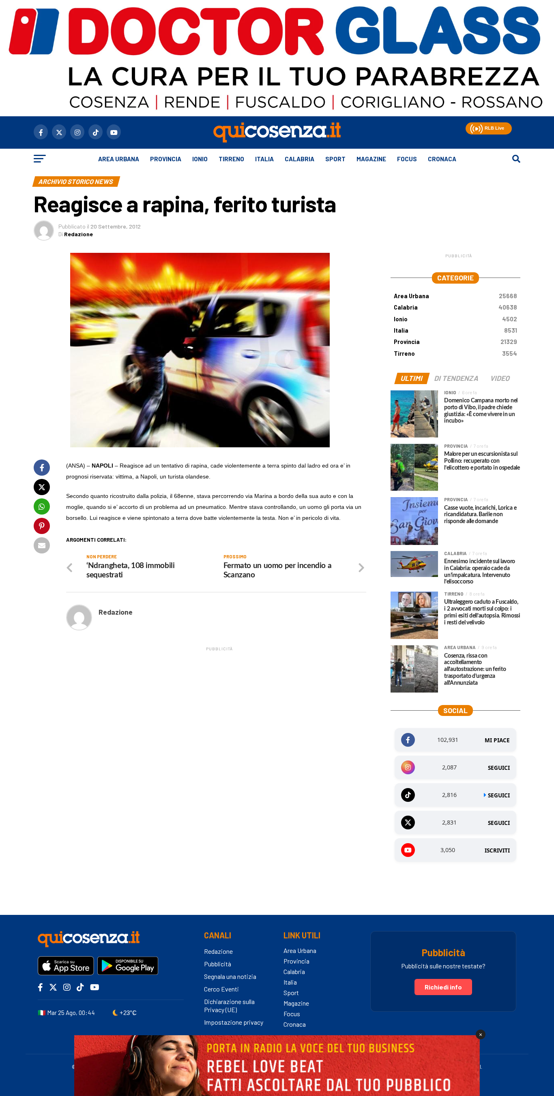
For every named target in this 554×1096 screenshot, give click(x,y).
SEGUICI (499, 768)
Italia (264, 158)
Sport (335, 158)
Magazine (371, 158)
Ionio (200, 158)
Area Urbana (118, 158)
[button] (475, 127)
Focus (407, 158)
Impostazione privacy (233, 1022)
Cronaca (442, 158)
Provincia (165, 158)
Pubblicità (217, 964)
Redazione (78, 234)
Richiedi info (443, 987)
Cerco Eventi (221, 989)
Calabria (299, 158)
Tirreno (231, 158)
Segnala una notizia (230, 976)
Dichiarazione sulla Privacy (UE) (229, 1006)
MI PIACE (497, 740)
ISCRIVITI (497, 850)
